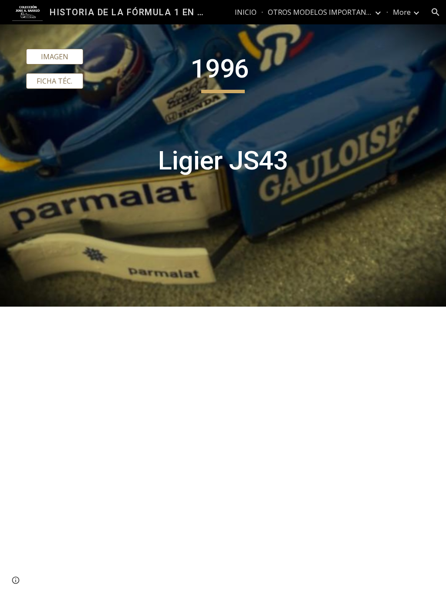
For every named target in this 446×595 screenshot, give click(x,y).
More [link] (402, 12)
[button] (435, 12)
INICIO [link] (246, 12)
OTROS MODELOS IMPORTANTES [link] (320, 12)
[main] (222, 165)
